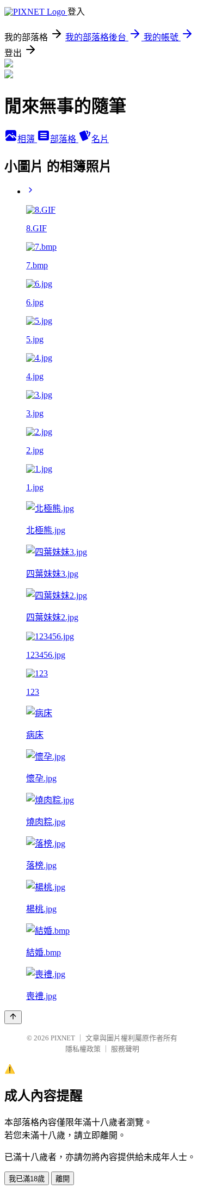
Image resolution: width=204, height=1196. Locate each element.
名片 (100, 139)
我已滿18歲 (27, 1179)
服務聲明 (125, 1049)
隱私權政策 (83, 1049)
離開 (62, 1179)
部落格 (64, 139)
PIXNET (63, 1038)
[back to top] (13, 1017)
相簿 (27, 139)
